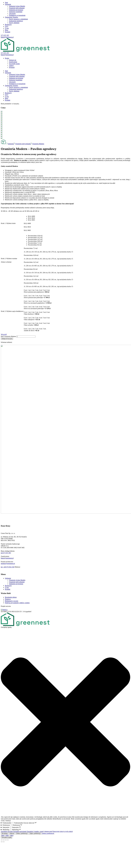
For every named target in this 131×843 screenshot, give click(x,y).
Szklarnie (8, 4)
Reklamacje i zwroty (11, 601)
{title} (3, 835)
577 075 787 (5, 35)
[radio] (50, 216)
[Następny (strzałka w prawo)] (4, 841)
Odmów (12, 833)
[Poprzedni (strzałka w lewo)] (1, 841)
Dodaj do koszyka (7, 338)
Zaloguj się (12, 60)
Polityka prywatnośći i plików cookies (17, 603)
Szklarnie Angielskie (15, 12)
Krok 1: (8, 223)
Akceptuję (5, 833)
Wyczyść (4, 334)
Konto (7, 58)
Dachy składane (14, 23)
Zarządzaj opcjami (7, 831)
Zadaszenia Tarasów (11, 17)
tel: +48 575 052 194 (7, 567)
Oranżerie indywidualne (17, 8)
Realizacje (8, 24)
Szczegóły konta (14, 64)
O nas (7, 28)
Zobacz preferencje (22, 833)
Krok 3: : (12, 311)
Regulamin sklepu (11, 597)
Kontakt (7, 32)
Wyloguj (12, 67)
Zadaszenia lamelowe (16, 21)
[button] (65, 722)
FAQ (6, 26)
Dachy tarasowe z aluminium (18, 19)
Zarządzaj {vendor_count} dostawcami (39, 831)
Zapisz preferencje (35, 833)
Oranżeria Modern (38, 144)
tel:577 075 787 (6, 553)
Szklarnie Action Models (17, 6)
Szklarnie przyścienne (16, 10)
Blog (6, 30)
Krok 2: (9, 258)
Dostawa (8, 599)
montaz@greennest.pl (8, 563)
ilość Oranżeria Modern (8, 336)
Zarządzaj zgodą (6, 837)
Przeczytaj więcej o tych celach (63, 831)
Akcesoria (12, 13)
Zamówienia (13, 62)
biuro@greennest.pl (7, 37)
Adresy (11, 65)
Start (6, 2)
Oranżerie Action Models (17, 580)
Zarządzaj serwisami (19, 831)
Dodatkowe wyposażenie (17, 15)
